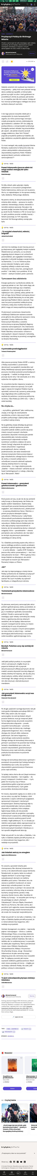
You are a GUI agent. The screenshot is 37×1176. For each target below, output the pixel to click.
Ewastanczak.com (28, 1168)
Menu (33, 1174)
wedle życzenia (23, 145)
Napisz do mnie (19, 1017)
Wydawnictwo (11, 1174)
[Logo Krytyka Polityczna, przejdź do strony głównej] (10, 4)
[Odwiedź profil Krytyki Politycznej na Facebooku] (11, 1162)
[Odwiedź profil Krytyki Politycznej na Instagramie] (14, 1162)
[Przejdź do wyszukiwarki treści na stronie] (27, 4)
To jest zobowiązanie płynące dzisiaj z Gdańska (18, 979)
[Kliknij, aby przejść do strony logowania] (34, 4)
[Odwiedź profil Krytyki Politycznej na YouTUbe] (21, 1162)
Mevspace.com (14, 1168)
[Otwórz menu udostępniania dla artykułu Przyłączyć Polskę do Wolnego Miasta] (7, 61)
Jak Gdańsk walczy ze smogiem (15, 852)
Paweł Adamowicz (12, 1029)
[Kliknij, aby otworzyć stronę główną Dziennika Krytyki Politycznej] (18, 1173)
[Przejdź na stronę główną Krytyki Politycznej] (10, 1147)
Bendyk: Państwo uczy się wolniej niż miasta (17, 647)
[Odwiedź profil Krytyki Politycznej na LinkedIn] (25, 1162)
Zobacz (12, 1088)
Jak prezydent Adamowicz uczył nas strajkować (17, 694)
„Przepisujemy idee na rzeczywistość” (13, 1153)
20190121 (11, 1036)
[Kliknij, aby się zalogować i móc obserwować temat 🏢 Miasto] (30, 1029)
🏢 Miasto (24, 1029)
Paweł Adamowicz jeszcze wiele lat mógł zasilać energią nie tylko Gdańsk (17, 170)
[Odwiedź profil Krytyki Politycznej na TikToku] (18, 1162)
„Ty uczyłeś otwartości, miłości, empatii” (15, 233)
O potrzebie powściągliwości (14, 349)
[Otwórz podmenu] (34, 1153)
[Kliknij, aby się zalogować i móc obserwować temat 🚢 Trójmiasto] (14, 1032)
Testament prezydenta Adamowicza (17, 591)
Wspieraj (4, 1174)
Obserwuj (25, 1174)
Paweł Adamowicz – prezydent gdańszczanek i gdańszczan (15, 485)
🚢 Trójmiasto (7, 1032)
